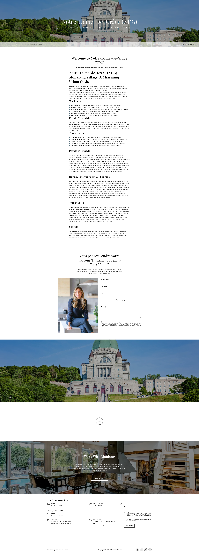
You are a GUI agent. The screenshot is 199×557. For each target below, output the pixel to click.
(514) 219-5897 (97, 505)
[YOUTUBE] (145, 549)
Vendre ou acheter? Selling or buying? (113, 300)
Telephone (104, 286)
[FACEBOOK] (137, 549)
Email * (103, 293)
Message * (104, 306)
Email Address (129, 507)
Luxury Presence (62, 550)
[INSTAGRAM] (141, 549)
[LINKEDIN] (150, 549)
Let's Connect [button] (99, 478)
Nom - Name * (105, 279)
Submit (106, 331)
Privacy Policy (132, 520)
